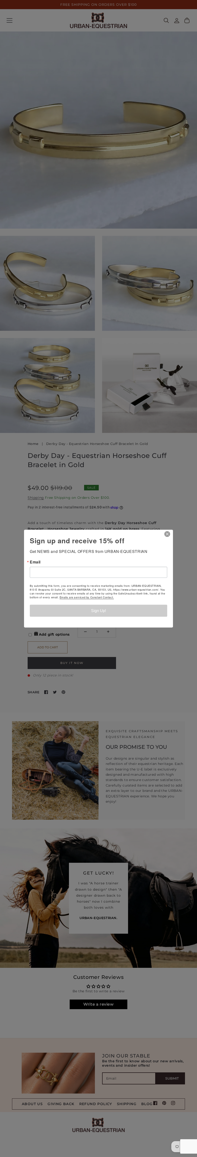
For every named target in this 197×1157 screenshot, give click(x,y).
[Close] (169, 534)
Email (35, 562)
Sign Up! (98, 610)
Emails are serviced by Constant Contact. (87, 597)
